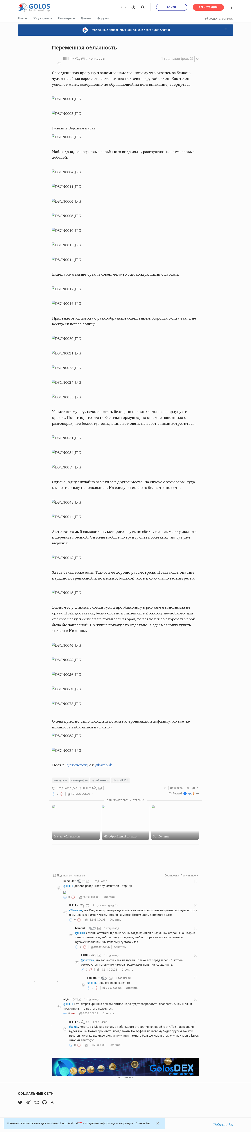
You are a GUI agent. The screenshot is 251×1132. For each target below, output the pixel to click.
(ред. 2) (177, 58)
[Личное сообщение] (83, 58)
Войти (171, 7)
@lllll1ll (68, 886)
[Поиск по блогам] (143, 7)
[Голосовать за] (53, 793)
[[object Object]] (188, 788)
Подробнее (125, 1077)
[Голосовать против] (61, 793)
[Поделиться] (165, 788)
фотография (79, 780)
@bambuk (103, 765)
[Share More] (197, 793)
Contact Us (224, 1124)
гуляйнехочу (100, 780)
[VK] (189, 793)
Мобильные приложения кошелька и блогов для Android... (131, 30)
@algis (73, 1026)
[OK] (194, 793)
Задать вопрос (221, 18)
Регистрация (208, 7)
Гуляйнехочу (76, 765)
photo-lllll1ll (120, 780)
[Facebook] (185, 793)
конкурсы (97, 58)
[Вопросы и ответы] (133, 7)
